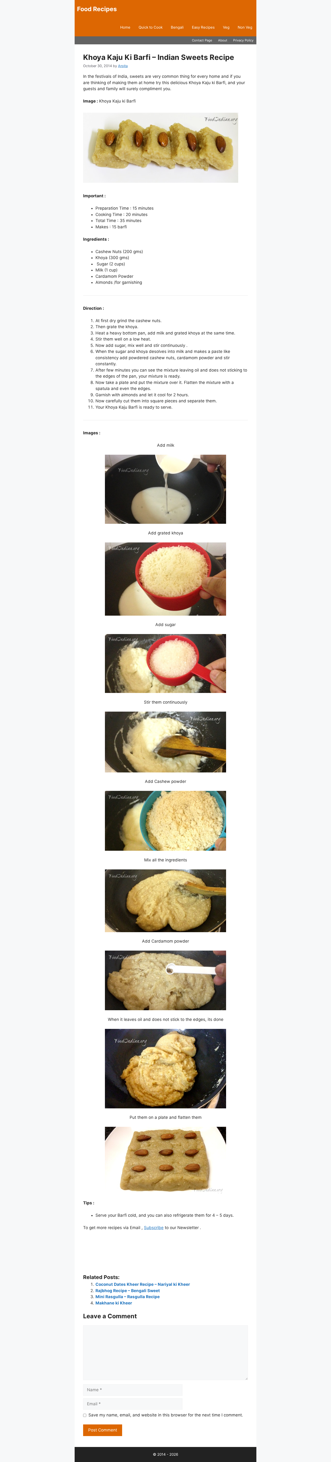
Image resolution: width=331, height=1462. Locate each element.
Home (125, 27)
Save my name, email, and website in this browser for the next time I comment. (165, 1415)
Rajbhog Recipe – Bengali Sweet (127, 1290)
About (222, 40)
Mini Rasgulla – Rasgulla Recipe (127, 1296)
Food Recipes (97, 9)
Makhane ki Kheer (113, 1303)
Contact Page (202, 40)
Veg (226, 27)
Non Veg (245, 27)
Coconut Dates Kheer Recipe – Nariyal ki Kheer (142, 1284)
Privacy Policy (243, 40)
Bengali (177, 27)
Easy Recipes (203, 27)
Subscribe (154, 1227)
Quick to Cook (151, 27)
